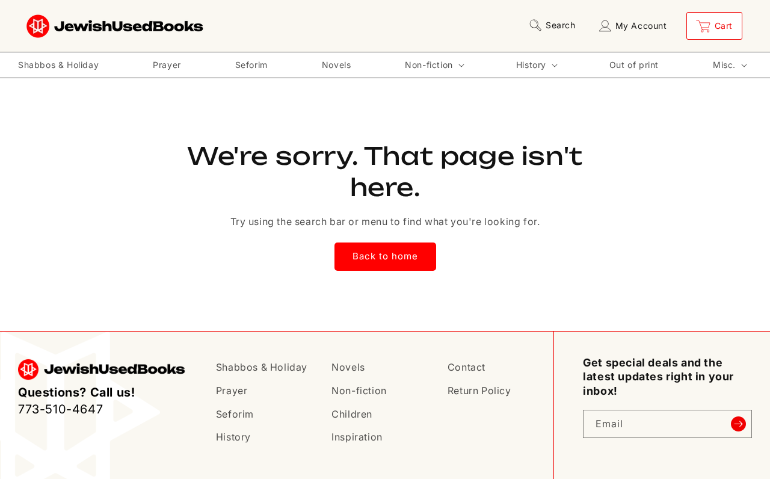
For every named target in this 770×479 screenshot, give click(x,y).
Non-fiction (359, 391)
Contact (466, 367)
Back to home (385, 256)
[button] (554, 25)
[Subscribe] (738, 424)
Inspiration (357, 437)
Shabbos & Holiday (261, 367)
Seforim (235, 414)
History (233, 437)
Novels (348, 367)
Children (351, 414)
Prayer (232, 391)
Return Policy (479, 391)
